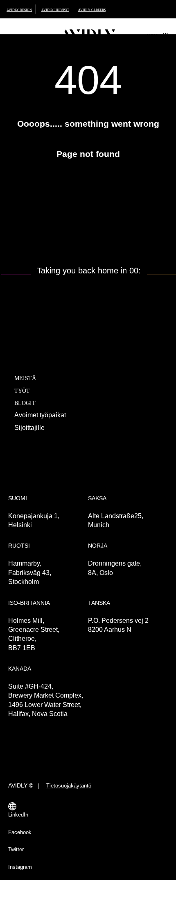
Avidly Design (24, 10)
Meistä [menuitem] (28, 389)
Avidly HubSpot (70, 10)
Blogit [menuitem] (28, 414)
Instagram (21, 892)
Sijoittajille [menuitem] (30, 439)
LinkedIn (19, 840)
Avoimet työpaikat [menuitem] (43, 426)
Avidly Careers (118, 10)
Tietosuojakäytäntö (75, 811)
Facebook (22, 857)
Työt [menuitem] (24, 402)
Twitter (17, 874)
